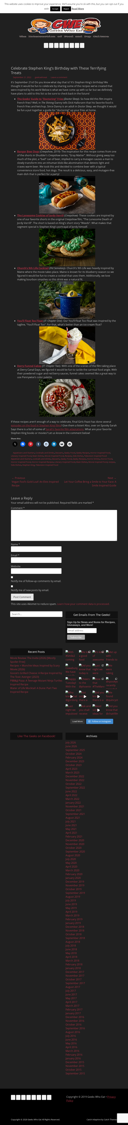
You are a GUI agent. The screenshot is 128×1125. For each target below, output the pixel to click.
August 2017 (73, 987)
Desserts (59, 452)
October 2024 (73, 753)
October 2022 (73, 784)
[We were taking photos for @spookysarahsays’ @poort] (112, 670)
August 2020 (73, 855)
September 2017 (75, 983)
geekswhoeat (41, 77)
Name (15, 544)
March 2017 (72, 1005)
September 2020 (75, 851)
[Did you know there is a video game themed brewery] (98, 697)
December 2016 (75, 1017)
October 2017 (73, 979)
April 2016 (71, 1047)
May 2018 (71, 953)
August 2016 (73, 1032)
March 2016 (72, 1051)
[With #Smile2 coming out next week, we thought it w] (71, 656)
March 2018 (72, 960)
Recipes (68, 455)
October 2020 (73, 848)
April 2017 (71, 1002)
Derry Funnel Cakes (29, 366)
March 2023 (72, 772)
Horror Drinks (93, 458)
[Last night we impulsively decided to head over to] (71, 710)
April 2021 (71, 832)
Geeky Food (69, 452)
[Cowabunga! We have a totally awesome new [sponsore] (71, 670)
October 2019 (73, 889)
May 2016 (71, 1043)
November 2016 (75, 1021)
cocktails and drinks (42, 458)
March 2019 (72, 915)
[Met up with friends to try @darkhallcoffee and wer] (112, 656)
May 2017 (71, 998)
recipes (111, 462)
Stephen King (28, 465)
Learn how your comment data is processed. (83, 604)
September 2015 (75, 1073)
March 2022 (72, 799)
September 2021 (75, 814)
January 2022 (73, 802)
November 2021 (75, 806)
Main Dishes (38, 455)
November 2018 (75, 930)
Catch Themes (110, 1119)
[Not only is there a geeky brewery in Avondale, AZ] (85, 697)
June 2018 (71, 949)
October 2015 (73, 1069)
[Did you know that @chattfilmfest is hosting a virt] (112, 710)
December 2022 (75, 776)
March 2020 (72, 870)
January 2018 (73, 968)
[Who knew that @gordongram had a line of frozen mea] (71, 697)
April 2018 (71, 957)
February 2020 (74, 874)
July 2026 (71, 742)
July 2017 (71, 990)
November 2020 (75, 844)
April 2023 (71, 769)
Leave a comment (59, 77)
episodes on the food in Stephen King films (36, 425)
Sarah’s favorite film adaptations (65, 429)
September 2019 (75, 893)
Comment (18, 508)
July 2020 (71, 859)
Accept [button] (55, 8)
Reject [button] (66, 8)
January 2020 (73, 878)
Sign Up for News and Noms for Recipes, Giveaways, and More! (91, 623)
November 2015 (75, 1066)
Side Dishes (78, 455)
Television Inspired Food (95, 455)
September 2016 (75, 1028)
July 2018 (71, 945)
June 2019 (71, 904)
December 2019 (75, 881)
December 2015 (75, 1062)
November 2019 (75, 885)
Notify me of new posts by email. (30, 590)
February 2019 (74, 919)
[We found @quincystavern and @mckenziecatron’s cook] (112, 697)
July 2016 (71, 1036)
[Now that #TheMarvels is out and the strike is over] (98, 683)
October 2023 (73, 765)
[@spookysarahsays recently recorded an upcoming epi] (112, 683)
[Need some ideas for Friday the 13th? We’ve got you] (98, 710)
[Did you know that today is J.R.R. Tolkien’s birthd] (85, 670)
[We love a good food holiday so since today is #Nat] (85, 656)
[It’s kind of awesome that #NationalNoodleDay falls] (98, 656)
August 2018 (73, 942)
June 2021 (71, 825)
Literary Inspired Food (21, 455)
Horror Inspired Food (100, 452)
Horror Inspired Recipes (43, 462)
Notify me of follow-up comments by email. (36, 581)
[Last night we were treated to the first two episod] (98, 670)
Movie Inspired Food (54, 455)
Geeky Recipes (82, 452)
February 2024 (74, 757)
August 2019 (73, 896)
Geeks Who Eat (35, 1119)
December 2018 (75, 926)
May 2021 (71, 829)
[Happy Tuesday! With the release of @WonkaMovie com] (71, 683)
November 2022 (75, 780)
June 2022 (71, 791)
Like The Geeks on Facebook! (36, 736)
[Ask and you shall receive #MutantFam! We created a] (85, 710)
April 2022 (71, 795)
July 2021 (71, 821)
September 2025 (75, 750)
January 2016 (73, 1058)
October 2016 (73, 1024)
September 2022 (75, 787)
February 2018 (74, 964)
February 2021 (74, 836)
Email (15, 555)
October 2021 (73, 810)
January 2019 (73, 923)
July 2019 (71, 900)
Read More (78, 8)
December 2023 (75, 761)
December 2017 (75, 972)
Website (15, 566)
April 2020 (71, 866)
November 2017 (75, 975)
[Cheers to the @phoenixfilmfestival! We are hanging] (85, 683)
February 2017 (74, 1009)
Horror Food (106, 458)
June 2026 (71, 746)
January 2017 (73, 1013)
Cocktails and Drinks (45, 452)
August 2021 (73, 817)
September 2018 (75, 938)
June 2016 (71, 1039)
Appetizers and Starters (24, 452)
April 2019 (71, 911)
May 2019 (71, 908)
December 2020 (75, 840)
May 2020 (71, 863)
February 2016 (74, 1054)
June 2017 (71, 994)
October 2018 (73, 934)
